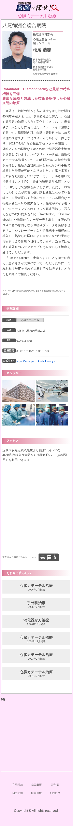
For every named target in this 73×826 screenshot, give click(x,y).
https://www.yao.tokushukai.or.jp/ (35, 361)
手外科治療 (36, 604)
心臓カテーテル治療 (36, 587)
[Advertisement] (36, 727)
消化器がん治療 (36, 622)
